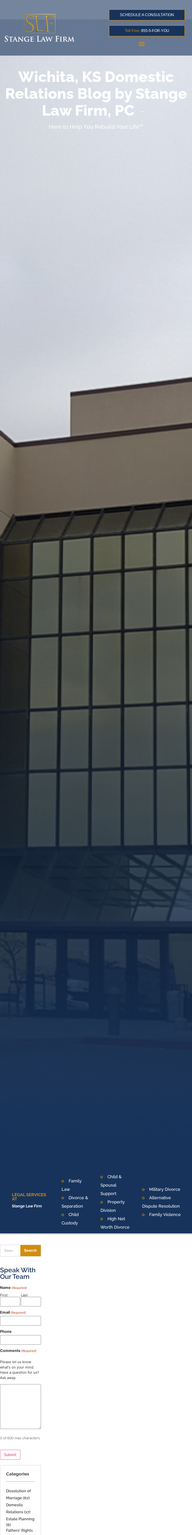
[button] (142, 44)
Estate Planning (20, 1519)
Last (24, 1295)
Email (13, 1312)
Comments (18, 1350)
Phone (6, 1331)
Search (30, 1250)
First (3, 1295)
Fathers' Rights (19, 1530)
